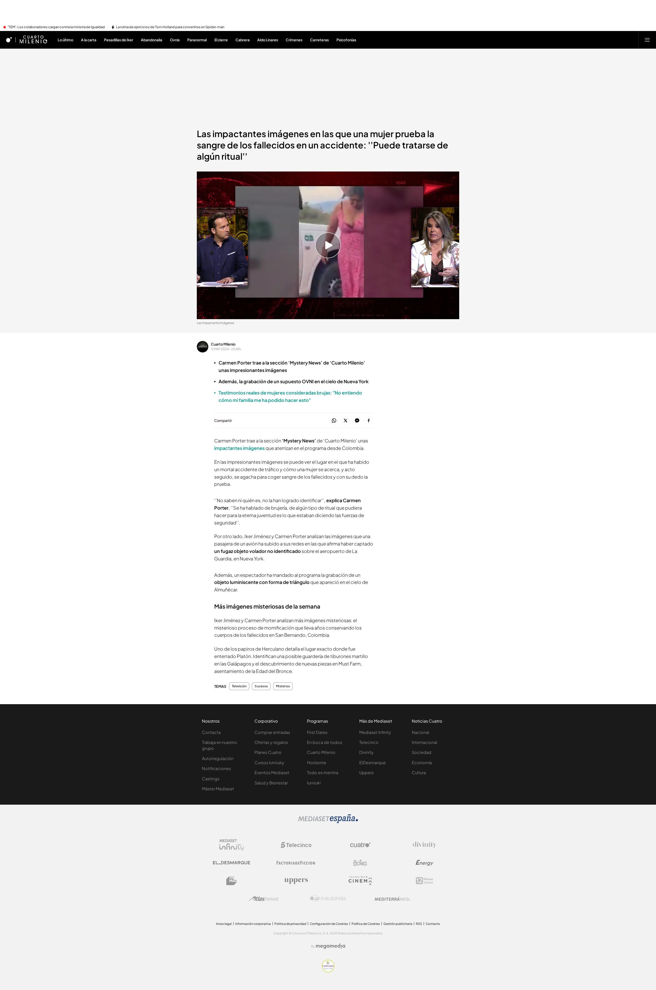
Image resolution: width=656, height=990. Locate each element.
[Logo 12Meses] (424, 880)
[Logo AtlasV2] (264, 898)
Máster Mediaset (218, 788)
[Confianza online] (328, 971)
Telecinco (368, 742)
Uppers (366, 772)
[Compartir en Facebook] (368, 421)
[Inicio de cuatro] (9, 39)
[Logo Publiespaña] (328, 898)
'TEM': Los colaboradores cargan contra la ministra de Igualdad (56, 27)
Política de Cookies (366, 924)
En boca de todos (324, 742)
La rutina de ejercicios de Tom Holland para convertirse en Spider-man (170, 27)
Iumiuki (314, 782)
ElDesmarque (372, 762)
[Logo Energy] (425, 862)
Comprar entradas (272, 732)
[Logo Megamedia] (330, 946)
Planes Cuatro (268, 752)
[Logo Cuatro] (360, 845)
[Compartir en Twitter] (345, 421)
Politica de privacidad (290, 924)
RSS (419, 924)
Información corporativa (253, 924)
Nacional (420, 732)
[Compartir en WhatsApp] (334, 421)
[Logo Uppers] (296, 880)
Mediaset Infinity (375, 732)
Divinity (366, 752)
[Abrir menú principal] (647, 39)
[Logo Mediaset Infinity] (231, 845)
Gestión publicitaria (397, 924)
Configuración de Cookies (329, 924)
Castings (210, 778)
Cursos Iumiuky (269, 762)
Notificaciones (216, 768)
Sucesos (261, 686)
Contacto (433, 924)
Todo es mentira (322, 772)
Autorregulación (217, 758)
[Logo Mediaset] (328, 821)
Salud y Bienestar (271, 782)
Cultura (419, 772)
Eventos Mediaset (271, 772)
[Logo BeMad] (231, 880)
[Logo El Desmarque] (231, 862)
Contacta (211, 732)
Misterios (283, 686)
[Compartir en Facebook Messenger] (357, 421)
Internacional (424, 742)
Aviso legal (224, 924)
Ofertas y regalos (271, 742)
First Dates (317, 732)
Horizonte (316, 762)
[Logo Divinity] (424, 845)
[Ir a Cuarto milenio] (33, 39)
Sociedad (421, 752)
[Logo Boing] (360, 862)
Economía (422, 762)
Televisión (239, 686)
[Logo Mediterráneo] (392, 899)
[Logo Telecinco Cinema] (360, 880)
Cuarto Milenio (223, 344)
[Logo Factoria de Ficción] (295, 862)
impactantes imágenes (239, 448)
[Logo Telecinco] (296, 845)
